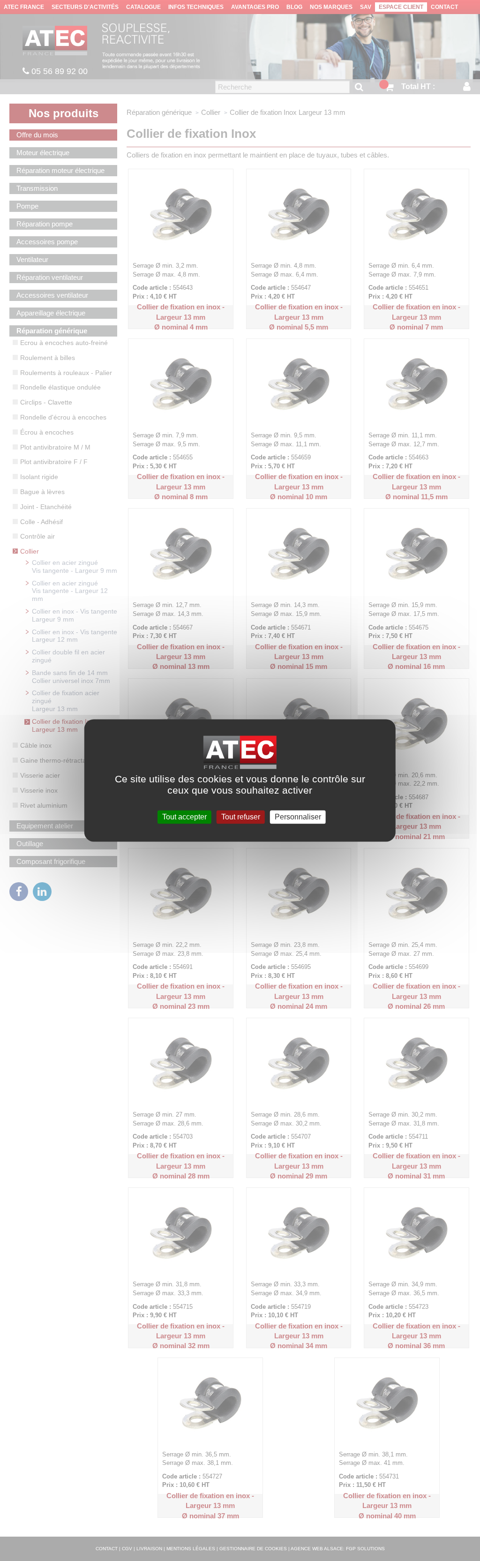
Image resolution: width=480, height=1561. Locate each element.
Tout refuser (240, 817)
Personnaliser (298, 817)
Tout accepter (184, 817)
